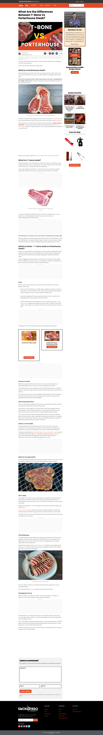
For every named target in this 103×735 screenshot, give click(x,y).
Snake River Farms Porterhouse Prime (52, 343)
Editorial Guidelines (62, 713)
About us (60, 709)
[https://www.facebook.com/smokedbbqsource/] (22, 726)
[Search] (81, 5)
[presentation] (69, 100)
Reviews (46, 715)
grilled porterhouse (38, 545)
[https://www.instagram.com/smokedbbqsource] (27, 726)
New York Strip (55, 118)
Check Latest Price (28, 357)
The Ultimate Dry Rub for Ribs (69, 126)
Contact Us (75, 709)
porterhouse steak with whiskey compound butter (46, 155)
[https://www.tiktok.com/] (29, 726)
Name (22, 686)
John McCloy (25, 53)
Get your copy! (28, 1)
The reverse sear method (24, 510)
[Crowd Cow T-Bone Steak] (29, 341)
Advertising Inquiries (77, 711)
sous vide (32, 589)
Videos (82, 1)
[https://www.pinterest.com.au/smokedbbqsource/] (24, 726)
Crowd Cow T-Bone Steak (29, 343)
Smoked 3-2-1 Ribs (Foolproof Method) (80, 127)
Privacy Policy (61, 715)
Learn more (25, 59)
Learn (41, 5)
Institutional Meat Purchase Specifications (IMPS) (45, 432)
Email (44, 686)
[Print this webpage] (56, 53)
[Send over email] (50, 53)
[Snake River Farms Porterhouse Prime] (51, 341)
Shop (54, 5)
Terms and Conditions (63, 718)
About (77, 1)
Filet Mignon (59, 120)
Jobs (60, 711)
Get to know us (75, 44)
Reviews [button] (47, 5)
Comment (23, 668)
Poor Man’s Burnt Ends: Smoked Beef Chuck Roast (69, 108)
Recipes (33, 5)
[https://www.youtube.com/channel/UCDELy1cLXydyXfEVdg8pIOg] (19, 726)
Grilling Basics (47, 713)
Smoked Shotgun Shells (80, 107)
